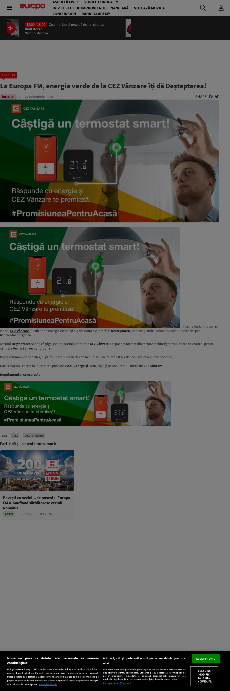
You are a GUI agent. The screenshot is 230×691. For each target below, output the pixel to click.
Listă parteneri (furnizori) (117, 683)
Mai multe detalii (48, 684)
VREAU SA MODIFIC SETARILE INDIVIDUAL (204, 676)
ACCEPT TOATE (205, 659)
